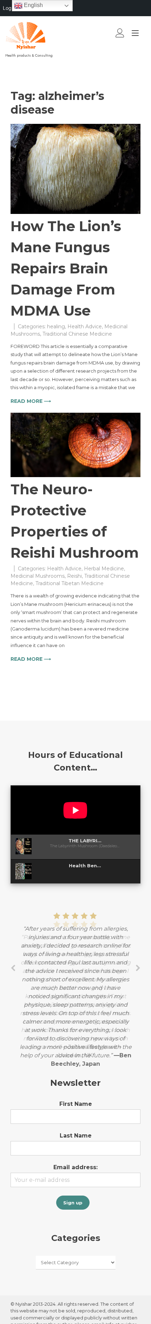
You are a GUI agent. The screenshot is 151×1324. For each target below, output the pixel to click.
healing (56, 326)
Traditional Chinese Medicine (77, 334)
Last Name (76, 1135)
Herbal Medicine (104, 568)
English (32, 5)
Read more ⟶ (31, 401)
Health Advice (84, 326)
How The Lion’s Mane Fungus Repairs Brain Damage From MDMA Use (66, 268)
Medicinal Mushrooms (38, 576)
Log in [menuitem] (10, 8)
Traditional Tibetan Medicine (69, 583)
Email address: (75, 1167)
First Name (75, 1104)
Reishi (74, 576)
